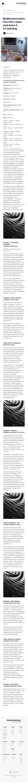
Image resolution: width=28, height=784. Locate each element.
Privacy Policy (14, 776)
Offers (4, 750)
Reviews (13, 729)
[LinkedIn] (18, 772)
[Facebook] (10, 772)
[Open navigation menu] (4, 3)
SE (13, 10)
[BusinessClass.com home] (14, 720)
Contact (21, 759)
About (20, 758)
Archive (8, 10)
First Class (5, 731)
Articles (12, 730)
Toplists (12, 732)
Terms (20, 775)
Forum (20, 756)
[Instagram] (14, 772)
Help (20, 761)
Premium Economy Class (5, 734)
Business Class (5, 730)
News (12, 734)
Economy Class (5, 738)
